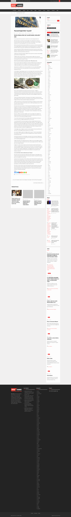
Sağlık (57, 10)
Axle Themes (58, 515)
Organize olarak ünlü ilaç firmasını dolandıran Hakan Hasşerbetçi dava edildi (54, 51)
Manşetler (19, 10)
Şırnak (49, 176)
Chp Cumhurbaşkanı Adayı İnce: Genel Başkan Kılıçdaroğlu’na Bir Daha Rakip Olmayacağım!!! (27, 179)
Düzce (38, 425)
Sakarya (38, 484)
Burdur (38, 415)
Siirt (48, 171)
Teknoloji (49, 182)
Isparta (38, 444)
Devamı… (16, 403)
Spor (28, 10)
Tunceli (49, 186)
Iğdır (48, 122)
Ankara (49, 73)
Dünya (31, 10)
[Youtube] (55, 1)
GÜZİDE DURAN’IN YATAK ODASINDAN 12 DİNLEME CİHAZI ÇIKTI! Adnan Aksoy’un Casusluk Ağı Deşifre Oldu (16, 201)
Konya (49, 143)
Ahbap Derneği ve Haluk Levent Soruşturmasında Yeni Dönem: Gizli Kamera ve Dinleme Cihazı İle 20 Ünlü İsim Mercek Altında (55, 203)
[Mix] (23, 172)
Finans (44, 10)
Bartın (49, 82)
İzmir (48, 126)
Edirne (49, 104)
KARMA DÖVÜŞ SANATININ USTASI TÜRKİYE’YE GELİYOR (55, 241)
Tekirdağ (38, 497)
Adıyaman (38, 392)
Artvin (38, 402)
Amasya (49, 72)
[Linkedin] (58, 1)
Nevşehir (49, 157)
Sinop (49, 172)
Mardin (49, 151)
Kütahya (49, 144)
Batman (49, 83)
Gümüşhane (50, 118)
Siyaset (24, 10)
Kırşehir (49, 140)
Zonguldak (49, 193)
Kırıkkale (49, 137)
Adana (49, 65)
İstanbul (49, 125)
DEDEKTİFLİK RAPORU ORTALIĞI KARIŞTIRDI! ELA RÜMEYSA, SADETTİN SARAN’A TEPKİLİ (53, 255)
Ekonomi (39, 10)
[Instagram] (53, 1)
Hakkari (49, 119)
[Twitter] (52, 1)
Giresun (38, 438)
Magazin (48, 10)
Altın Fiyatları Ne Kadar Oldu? (38, 182)
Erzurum (49, 111)
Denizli (49, 98)
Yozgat (38, 507)
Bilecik (49, 86)
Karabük (49, 129)
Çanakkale (49, 94)
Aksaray (38, 396)
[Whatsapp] (24, 172)
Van (48, 189)
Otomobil (53, 10)
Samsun (49, 168)
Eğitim (35, 10)
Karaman (49, 130)
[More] (26, 172)
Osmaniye (49, 161)
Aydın (49, 79)
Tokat (49, 183)
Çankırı (49, 96)
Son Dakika (14, 10)
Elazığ (49, 108)
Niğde (49, 158)
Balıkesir (49, 80)
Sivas (38, 490)
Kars (48, 132)
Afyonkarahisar (50, 68)
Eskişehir (49, 112)
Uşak (49, 187)
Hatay (49, 121)
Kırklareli (49, 139)
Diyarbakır (49, 100)
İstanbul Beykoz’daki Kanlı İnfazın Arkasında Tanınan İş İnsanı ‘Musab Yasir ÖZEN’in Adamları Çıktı (53, 35)
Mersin (49, 153)
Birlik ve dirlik (49, 358)
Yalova (49, 190)
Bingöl (49, 87)
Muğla (49, 154)
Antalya (49, 75)
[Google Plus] (56, 1)
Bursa (49, 93)
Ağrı (48, 69)
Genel (49, 115)
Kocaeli (38, 461)
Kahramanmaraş (50, 128)
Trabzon (49, 185)
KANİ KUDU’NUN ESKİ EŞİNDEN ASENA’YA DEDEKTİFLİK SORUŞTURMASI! (29, 401)
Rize (48, 164)
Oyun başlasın (49, 375)
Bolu (48, 90)
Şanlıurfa (49, 169)
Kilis (48, 136)
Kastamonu (49, 133)
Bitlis (48, 89)
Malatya (49, 147)
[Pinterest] (19, 172)
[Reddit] (21, 172)
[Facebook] (50, 1)
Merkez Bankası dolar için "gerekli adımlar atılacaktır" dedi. (22, 174)
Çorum (49, 97)
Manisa (38, 467)
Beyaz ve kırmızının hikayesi (52, 321)
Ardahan (49, 76)
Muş (48, 155)
